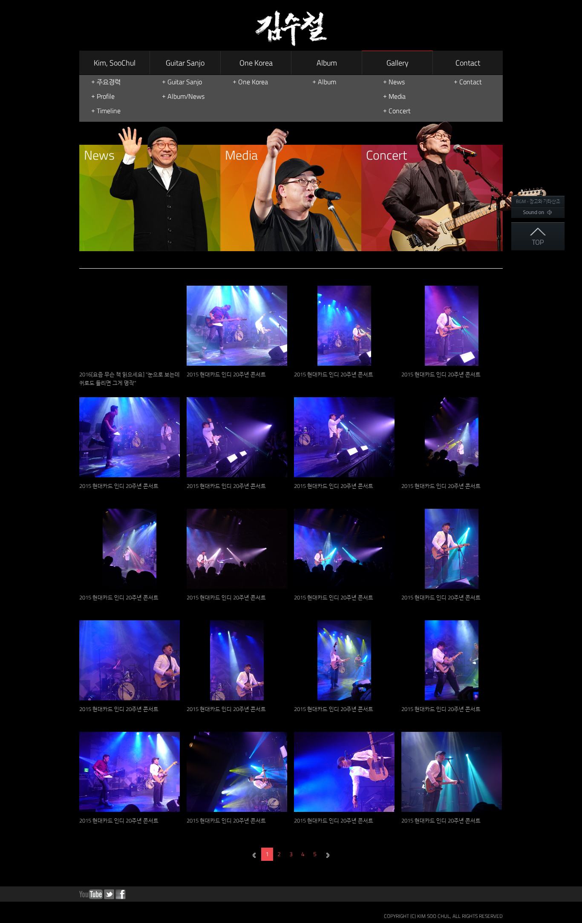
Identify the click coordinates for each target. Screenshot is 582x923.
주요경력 (109, 82)
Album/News (186, 96)
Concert (400, 111)
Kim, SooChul (114, 63)
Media (397, 96)
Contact (467, 63)
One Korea (256, 63)
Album (327, 63)
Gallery (397, 63)
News (397, 82)
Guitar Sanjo (185, 63)
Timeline (109, 111)
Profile (106, 96)
